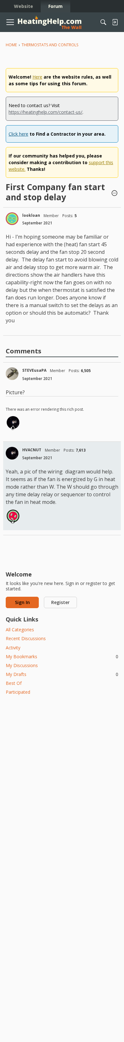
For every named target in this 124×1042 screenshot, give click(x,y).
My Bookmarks (62, 656)
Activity (13, 648)
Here (37, 77)
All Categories (20, 630)
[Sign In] (115, 22)
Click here (18, 134)
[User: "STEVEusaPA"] (12, 373)
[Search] (103, 22)
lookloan (31, 215)
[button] (114, 194)
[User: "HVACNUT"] (13, 422)
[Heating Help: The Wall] (49, 22)
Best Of (14, 683)
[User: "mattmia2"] (13, 516)
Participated (18, 692)
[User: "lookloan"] (12, 218)
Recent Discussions (26, 638)
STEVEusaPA (34, 370)
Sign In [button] (22, 602)
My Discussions (22, 665)
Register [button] (60, 602)
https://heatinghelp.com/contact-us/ (45, 112)
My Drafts (62, 674)
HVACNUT (31, 450)
